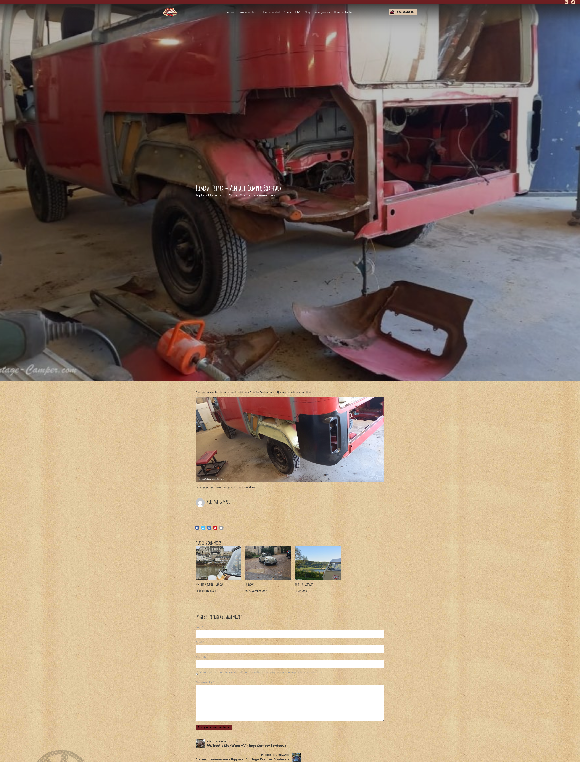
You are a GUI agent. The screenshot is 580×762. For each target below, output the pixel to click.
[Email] (221, 528)
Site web (201, 657)
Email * (200, 642)
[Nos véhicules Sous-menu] (258, 12)
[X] (203, 528)
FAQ (297, 12)
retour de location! (304, 584)
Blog (307, 12)
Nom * (199, 627)
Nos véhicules (248, 12)
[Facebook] (197, 528)
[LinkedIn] (209, 528)
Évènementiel (271, 12)
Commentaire (205, 682)
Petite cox (249, 584)
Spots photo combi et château (209, 584)
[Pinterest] (215, 528)
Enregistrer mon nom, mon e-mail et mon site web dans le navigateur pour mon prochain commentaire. (260, 672)
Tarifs (287, 12)
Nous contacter (343, 12)
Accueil (230, 12)
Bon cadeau (405, 12)
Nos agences (322, 12)
